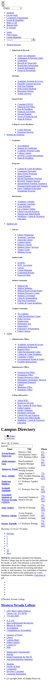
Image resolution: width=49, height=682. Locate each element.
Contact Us (11, 645)
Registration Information (27, 65)
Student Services (14, 45)
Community (12, 669)
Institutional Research (26, 382)
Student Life (12, 224)
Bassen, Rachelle (9, 523)
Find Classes (12, 35)
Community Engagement (17, 18)
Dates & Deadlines (25, 158)
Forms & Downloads (26, 70)
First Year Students (25, 86)
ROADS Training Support (28, 181)
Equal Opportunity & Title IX (19, 657)
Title (29, 449)
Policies (10, 654)
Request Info (12, 25)
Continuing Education (26, 171)
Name (9, 449)
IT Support (11, 27)
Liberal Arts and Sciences (28, 211)
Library (20, 385)
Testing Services (24, 93)
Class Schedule (23, 206)
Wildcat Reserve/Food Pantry (30, 291)
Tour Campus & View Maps (29, 405)
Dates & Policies (24, 119)
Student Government (26, 295)
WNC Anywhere (24, 265)
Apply (9, 32)
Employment (22, 321)
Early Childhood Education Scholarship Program (29, 189)
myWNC (21, 263)
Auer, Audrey (7, 508)
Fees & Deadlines (25, 109)
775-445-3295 (43, 507)
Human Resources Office (28, 377)
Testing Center (23, 249)
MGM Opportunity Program (29, 178)
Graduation (22, 60)
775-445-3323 (43, 498)
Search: (4, 446)
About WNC (23, 400)
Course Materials (14, 37)
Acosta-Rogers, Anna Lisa (8, 454)
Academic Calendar (25, 201)
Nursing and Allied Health (28, 214)
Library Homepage (25, 235)
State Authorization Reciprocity (20, 623)
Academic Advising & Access (30, 81)
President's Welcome (26, 413)
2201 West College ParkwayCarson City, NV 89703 (19, 612)
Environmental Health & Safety (31, 359)
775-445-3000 (13, 616)
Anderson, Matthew (6, 482)
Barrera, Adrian (9, 515)
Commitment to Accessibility (19, 630)
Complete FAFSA (25, 104)
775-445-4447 (43, 523)
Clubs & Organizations (27, 298)
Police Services (23, 319)
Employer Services (25, 132)
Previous (10, 533)
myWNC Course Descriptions (30, 155)
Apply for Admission (26, 55)
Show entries (10, 443)
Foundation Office (25, 375)
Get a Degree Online (26, 209)
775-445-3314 (43, 462)
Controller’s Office (25, 357)
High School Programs (27, 173)
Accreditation (23, 146)
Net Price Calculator (15, 671)
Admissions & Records (27, 347)
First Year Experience (26, 300)
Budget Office (23, 349)
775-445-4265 (43, 454)
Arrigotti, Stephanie (6, 489)
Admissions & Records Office (30, 58)
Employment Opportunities (18, 652)
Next (9, 553)
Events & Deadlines (15, 20)
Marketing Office (24, 387)
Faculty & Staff (13, 666)
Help (9, 647)
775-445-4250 (43, 489)
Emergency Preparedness (28, 328)
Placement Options (25, 91)
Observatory (22, 326)
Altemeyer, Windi (9, 469)
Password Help (23, 275)
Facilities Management (27, 362)
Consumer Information (16, 674)
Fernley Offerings (25, 410)
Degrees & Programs (15, 134)
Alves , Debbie (8, 476)
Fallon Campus (23, 331)
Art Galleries (22, 314)
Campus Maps (13, 640)
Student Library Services (28, 247)
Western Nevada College (18, 605)
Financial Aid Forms (26, 111)
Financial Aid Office (26, 107)
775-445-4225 (43, 476)
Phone (44, 449)
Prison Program (24, 176)
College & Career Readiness (29, 169)
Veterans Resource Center (28, 293)
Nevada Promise (24, 114)
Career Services (24, 130)
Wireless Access (24, 252)
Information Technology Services (31, 380)
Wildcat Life (22, 286)
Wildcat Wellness (24, 288)
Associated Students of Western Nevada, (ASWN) (9, 498)
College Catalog (24, 153)
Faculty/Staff (12, 15)
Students (10, 13)
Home (12, 436)
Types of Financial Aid (27, 116)
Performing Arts (24, 324)
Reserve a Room (24, 245)
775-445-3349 (43, 515)
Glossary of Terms (14, 635)
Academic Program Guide (28, 150)
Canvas (20, 268)
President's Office (25, 390)
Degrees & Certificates (27, 148)
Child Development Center (29, 316)
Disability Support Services (29, 84)
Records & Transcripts (27, 63)
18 (8, 551)
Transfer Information (26, 68)
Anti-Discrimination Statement (20, 659)
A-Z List (10, 620)
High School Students (26, 88)
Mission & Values (14, 625)
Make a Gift (12, 22)
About (9, 333)
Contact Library (24, 242)
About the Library (25, 240)
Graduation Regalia (25, 272)
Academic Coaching (26, 204)
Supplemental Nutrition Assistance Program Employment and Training (32, 184)
